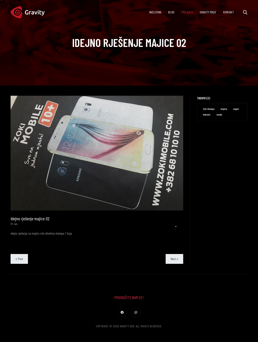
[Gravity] (28, 12)
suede (219, 114)
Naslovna (155, 12)
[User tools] (174, 226)
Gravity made (208, 12)
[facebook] (122, 312)
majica (224, 108)
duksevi (206, 114)
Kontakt (228, 12)
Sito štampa (209, 108)
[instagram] (136, 312)
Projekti (187, 12)
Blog (171, 12)
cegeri (236, 108)
